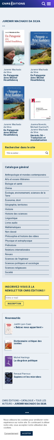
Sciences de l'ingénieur (16, 258)
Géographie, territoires (16, 204)
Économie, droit (13, 200)
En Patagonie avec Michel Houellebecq (11, 77)
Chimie (8, 188)
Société (9, 272)
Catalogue (27, 400)
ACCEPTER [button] (26, 433)
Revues (9, 254)
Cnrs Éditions (10, 400)
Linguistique (11, 218)
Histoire (9, 209)
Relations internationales (17, 249)
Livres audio (11, 222)
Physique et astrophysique (18, 240)
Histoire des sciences (16, 213)
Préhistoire (10, 245)
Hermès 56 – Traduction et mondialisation (39, 137)
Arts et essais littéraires (17, 179)
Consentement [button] (11, 433)
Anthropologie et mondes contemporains (25, 174)
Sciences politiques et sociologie (22, 263)
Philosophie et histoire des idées (22, 236)
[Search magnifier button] (47, 153)
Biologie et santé (13, 183)
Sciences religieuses (15, 267)
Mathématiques (13, 227)
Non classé (10, 231)
